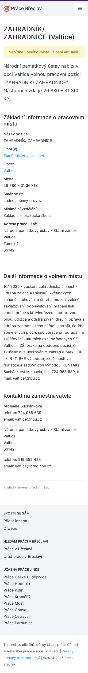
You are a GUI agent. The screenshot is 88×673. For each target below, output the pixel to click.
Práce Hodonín (17, 583)
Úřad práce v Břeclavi (23, 556)
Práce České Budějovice (25, 577)
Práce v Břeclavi (18, 549)
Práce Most (14, 603)
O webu (10, 528)
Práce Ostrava (16, 616)
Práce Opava (15, 609)
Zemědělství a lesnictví (24, 155)
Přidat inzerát (15, 520)
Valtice (9, 170)
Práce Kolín (13, 590)
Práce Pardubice (18, 623)
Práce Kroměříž (17, 596)
